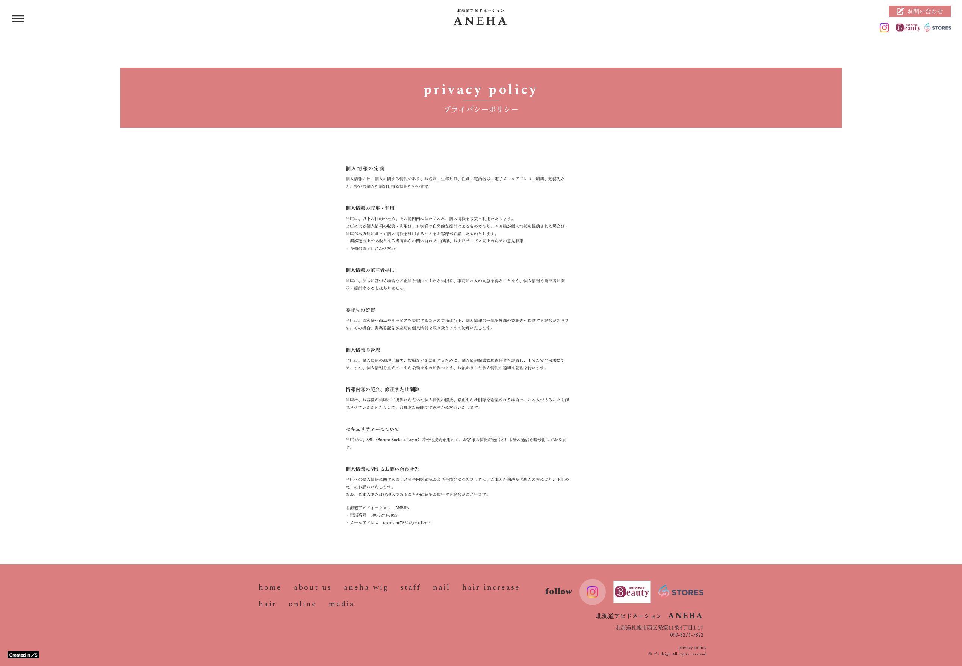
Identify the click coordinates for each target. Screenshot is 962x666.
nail (441, 587)
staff (411, 587)
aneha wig (366, 587)
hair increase (491, 587)
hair (268, 604)
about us (313, 587)
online (303, 604)
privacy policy (692, 648)
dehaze (18, 19)
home (270, 587)
